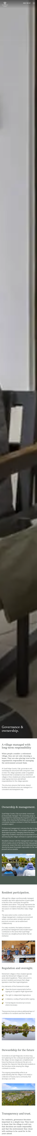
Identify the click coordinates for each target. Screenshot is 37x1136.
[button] (34, 3)
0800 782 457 (27, 3)
